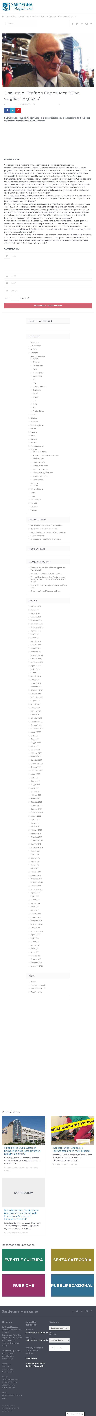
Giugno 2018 (35, 900)
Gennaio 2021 (36, 798)
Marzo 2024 (35, 679)
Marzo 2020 (35, 826)
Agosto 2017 (36, 934)
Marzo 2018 (35, 910)
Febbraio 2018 (36, 914)
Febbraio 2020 (36, 830)
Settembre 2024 (37, 662)
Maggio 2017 (35, 945)
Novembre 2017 (37, 924)
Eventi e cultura (39, 462)
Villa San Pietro (38, 411)
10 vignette (35, 342)
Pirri (34, 379)
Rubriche (34, 449)
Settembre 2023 (37, 697)
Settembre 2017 (37, 931)
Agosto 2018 (36, 893)
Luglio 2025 (35, 634)
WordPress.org (36, 992)
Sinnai (35, 404)
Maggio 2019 (35, 861)
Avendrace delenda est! (52, 573)
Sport (54, 104)
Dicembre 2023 (36, 686)
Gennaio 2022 (36, 756)
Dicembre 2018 (36, 879)
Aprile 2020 (35, 823)
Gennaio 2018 (36, 917)
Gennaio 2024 (36, 683)
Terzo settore (38, 479)
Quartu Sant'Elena (39, 386)
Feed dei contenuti (38, 985)
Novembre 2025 (37, 624)
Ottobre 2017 (36, 927)
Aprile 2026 (35, 610)
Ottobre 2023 (36, 693)
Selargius (36, 397)
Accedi (33, 981)
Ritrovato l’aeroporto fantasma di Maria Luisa (49, 586)
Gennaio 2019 (36, 875)
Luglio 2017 (35, 938)
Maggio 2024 (36, 676)
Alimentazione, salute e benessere (46, 455)
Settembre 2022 (37, 728)
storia (33, 496)
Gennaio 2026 (36, 617)
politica (33, 442)
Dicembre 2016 (36, 962)
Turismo (34, 510)
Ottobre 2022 (36, 725)
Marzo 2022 (35, 749)
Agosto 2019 (36, 851)
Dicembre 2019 (36, 837)
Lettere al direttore (40, 465)
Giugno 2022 (35, 739)
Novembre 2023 (37, 690)
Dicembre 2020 (36, 802)
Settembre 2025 (37, 627)
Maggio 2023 (36, 704)
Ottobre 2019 (36, 844)
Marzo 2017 (35, 952)
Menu (87, 3)
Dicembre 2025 (36, 620)
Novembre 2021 (37, 763)
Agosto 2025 (36, 631)
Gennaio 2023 (36, 714)
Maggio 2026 (36, 606)
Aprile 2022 (35, 746)
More (41, 1173)
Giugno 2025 (35, 638)
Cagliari (33, 414)
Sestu (35, 400)
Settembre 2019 (37, 847)
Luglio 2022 (35, 735)
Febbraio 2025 (36, 645)
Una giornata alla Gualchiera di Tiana (44, 529)
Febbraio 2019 (36, 872)
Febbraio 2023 (36, 711)
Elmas (35, 369)
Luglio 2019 (35, 854)
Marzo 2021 (35, 791)
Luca (32, 585)
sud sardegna (36, 499)
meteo (35, 485)
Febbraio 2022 (36, 753)
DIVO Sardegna (38, 458)
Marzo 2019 (35, 868)
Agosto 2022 (36, 732)
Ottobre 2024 (36, 659)
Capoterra (36, 362)
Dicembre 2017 (36, 921)
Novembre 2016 (37, 966)
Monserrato (37, 376)
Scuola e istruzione (40, 476)
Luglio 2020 (35, 819)
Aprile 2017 (35, 948)
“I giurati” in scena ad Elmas (50, 591)
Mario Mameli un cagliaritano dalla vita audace (48, 532)
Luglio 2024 (35, 669)
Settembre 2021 (37, 770)
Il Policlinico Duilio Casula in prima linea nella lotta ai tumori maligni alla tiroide (22, 1150)
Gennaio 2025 (36, 648)
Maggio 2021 (35, 784)
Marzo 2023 (35, 707)
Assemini (36, 358)
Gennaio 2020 (36, 833)
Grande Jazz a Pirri (37, 536)
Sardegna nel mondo (40, 469)
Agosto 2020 (36, 816)
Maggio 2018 (35, 903)
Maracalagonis (38, 372)
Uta (34, 407)
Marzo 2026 (35, 613)
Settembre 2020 (37, 812)
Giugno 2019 (35, 858)
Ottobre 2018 (36, 886)
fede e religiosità (37, 425)
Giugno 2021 (35, 781)
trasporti (34, 506)
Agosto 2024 (36, 666)
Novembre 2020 (37, 805)
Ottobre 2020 (36, 809)
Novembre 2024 (37, 655)
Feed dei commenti (38, 988)
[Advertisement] (48, 141)
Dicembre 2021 (36, 760)
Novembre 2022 (37, 721)
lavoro (33, 435)
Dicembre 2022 (36, 718)
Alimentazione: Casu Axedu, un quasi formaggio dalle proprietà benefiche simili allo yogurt (48, 579)
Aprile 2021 (35, 788)
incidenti (34, 432)
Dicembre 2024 (36, 652)
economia (34, 421)
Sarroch (35, 393)
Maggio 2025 (36, 641)
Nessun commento (67, 104)
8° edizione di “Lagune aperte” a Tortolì (46, 539)
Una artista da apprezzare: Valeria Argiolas (48, 569)
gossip (33, 428)
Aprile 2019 (35, 865)
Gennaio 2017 (36, 959)
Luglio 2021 (35, 777)
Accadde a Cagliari (39, 451)
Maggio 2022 (36, 742)
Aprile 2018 (35, 907)
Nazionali (34, 439)
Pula (34, 383)
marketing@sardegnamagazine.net (39, 1340)
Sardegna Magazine (20, 1311)
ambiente (34, 353)
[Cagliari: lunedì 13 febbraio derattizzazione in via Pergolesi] (72, 1130)
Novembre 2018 (37, 882)
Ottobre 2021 (36, 767)
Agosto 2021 (36, 774)
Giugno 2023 (35, 700)
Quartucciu (37, 390)
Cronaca (34, 418)
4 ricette (34, 349)
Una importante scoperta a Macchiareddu (46, 525)
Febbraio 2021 (36, 795)
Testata (34, 503)
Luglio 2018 (35, 896)
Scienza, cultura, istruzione (43, 472)
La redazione (10, 104)
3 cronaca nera (36, 346)
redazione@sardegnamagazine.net (39, 1332)
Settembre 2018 (37, 889)
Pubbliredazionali (37, 446)
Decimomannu (38, 365)
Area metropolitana (43, 104)
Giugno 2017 (35, 941)
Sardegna (34, 483)
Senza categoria (37, 489)
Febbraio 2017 (36, 955)
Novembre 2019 (37, 840)
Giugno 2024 (36, 672)
